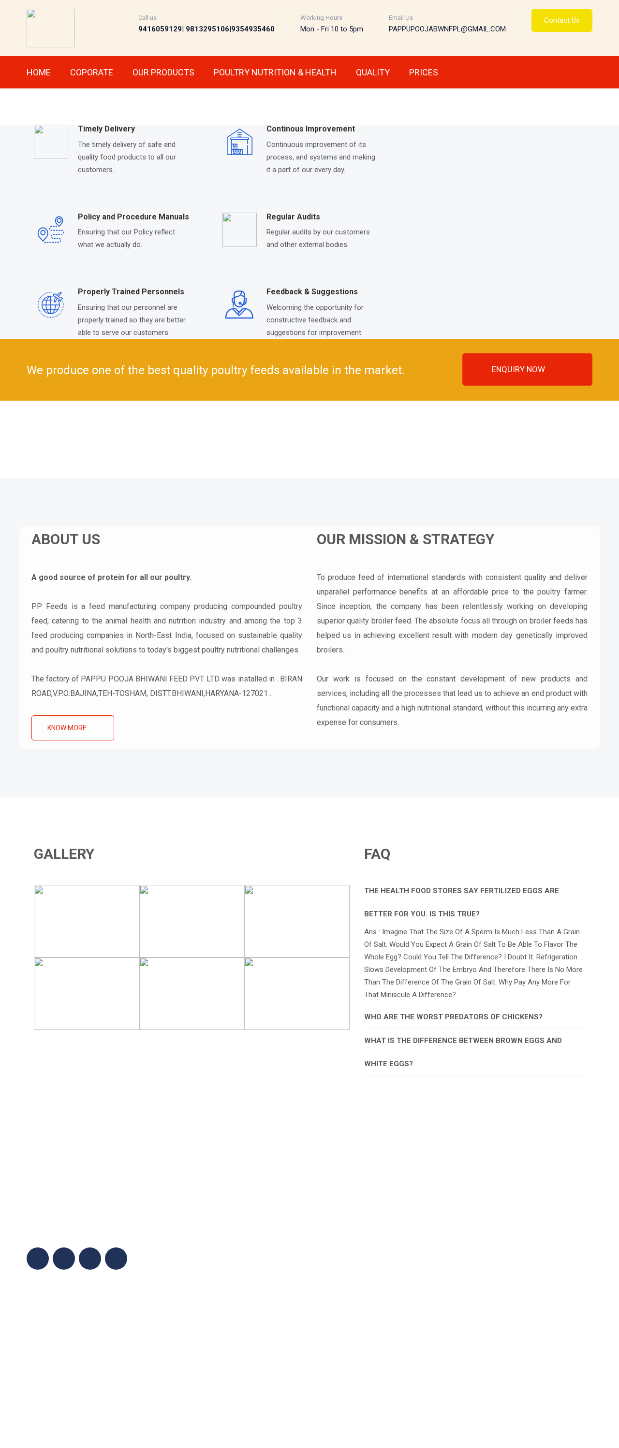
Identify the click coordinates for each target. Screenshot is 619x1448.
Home (39, 72)
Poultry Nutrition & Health (275, 72)
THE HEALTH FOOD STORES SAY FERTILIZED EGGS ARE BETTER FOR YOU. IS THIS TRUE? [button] (461, 902)
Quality (373, 72)
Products (379, 1238)
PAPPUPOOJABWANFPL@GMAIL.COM (525, 1285)
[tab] (475, 902)
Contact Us (562, 20)
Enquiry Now (519, 369)
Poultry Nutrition (389, 1252)
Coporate (91, 72)
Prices (423, 72)
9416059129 (507, 1252)
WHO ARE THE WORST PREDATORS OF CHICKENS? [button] (453, 1017)
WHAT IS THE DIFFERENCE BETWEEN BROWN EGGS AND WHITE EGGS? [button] (463, 1052)
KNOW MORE (67, 728)
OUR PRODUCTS (163, 72)
